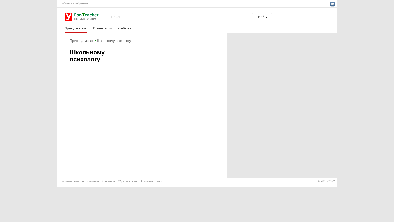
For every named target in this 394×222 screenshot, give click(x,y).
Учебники (124, 28)
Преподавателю (76, 28)
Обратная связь (128, 181)
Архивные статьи (151, 181)
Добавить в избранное (74, 3)
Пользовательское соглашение (80, 181)
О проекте (108, 181)
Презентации (102, 28)
